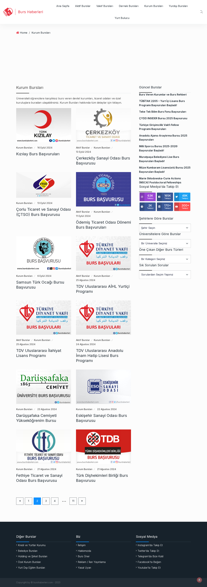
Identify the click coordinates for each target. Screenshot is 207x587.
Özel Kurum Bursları (29, 562)
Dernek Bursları (128, 6)
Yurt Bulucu (122, 18)
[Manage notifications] (199, 579)
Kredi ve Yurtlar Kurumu (32, 545)
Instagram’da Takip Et (150, 545)
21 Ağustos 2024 (46, 469)
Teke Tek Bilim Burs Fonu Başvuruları (162, 111)
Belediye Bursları (27, 550)
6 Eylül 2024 (44, 276)
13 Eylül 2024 (83, 151)
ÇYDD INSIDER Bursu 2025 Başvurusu (163, 118)
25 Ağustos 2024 (85, 280)
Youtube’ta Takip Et (149, 567)
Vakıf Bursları (104, 6)
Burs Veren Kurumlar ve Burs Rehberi (163, 94)
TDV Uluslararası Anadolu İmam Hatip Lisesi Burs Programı (99, 355)
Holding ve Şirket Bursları (32, 556)
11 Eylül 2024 (83, 216)
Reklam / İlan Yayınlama (92, 562)
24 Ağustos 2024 (86, 344)
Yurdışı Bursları (178, 6)
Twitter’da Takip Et (148, 550)
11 (73, 500)
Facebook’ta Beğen (149, 562)
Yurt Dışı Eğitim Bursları (31, 567)
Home (23, 32)
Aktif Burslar (83, 6)
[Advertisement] (103, 61)
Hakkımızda (84, 550)
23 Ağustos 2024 (47, 409)
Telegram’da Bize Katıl (150, 556)
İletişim (82, 545)
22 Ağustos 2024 (107, 409)
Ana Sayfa (62, 6)
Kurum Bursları (153, 6)
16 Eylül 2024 (44, 147)
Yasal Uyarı (84, 567)
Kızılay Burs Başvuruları (38, 154)
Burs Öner (84, 556)
